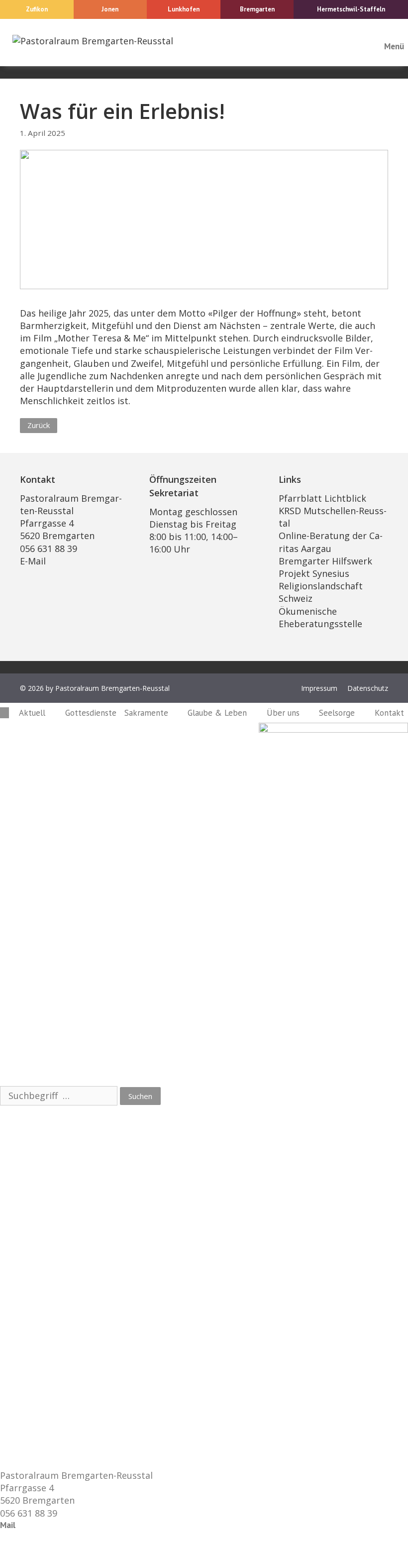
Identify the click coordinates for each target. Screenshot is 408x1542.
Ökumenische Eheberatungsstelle (320, 617)
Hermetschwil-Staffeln (351, 9)
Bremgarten (257, 9)
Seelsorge (337, 712)
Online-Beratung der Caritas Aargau (331, 542)
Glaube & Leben (217, 712)
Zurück (38, 425)
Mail (7, 1525)
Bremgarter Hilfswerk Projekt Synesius (325, 567)
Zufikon (37, 9)
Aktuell (32, 712)
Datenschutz (367, 688)
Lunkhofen (184, 9)
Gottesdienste (90, 712)
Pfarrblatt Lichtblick (322, 498)
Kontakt (389, 712)
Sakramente (146, 712)
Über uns (283, 712)
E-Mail (33, 561)
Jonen (110, 9)
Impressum (319, 688)
